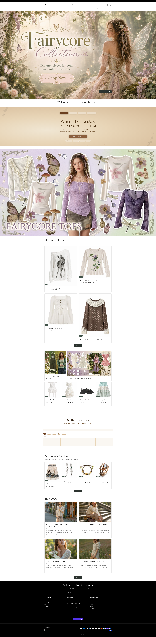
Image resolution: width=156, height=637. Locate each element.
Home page (46, 606)
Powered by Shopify (57, 634)
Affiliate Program (93, 600)
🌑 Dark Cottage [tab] (91, 113)
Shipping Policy (93, 602)
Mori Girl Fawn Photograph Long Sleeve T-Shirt (56, 288)
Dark (59, 433)
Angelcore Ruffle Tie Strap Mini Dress (68, 400)
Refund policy (64, 634)
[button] (45, 5)
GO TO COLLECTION (105, 91)
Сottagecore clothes (50, 634)
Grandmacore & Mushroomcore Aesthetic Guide (58, 526)
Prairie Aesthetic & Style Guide (92, 562)
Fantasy (54, 433)
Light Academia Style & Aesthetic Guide (93, 526)
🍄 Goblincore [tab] (82, 113)
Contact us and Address (94, 612)
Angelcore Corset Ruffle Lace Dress (52, 400)
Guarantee (92, 608)
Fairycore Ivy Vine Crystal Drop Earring (68, 480)
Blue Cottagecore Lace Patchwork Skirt (101, 400)
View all (78, 345)
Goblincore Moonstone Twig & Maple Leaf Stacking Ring (103, 480)
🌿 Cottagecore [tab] (64, 113)
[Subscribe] (87, 592)
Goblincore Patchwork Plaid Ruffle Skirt (52, 484)
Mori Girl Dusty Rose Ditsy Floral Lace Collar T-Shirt (91, 339)
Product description (94, 610)
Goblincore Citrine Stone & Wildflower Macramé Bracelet (86, 480)
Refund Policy (92, 604)
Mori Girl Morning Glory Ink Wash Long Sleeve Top (91, 280)
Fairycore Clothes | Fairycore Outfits (79, 378)
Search (45, 604)
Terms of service (76, 634)
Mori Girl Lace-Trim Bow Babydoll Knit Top (55, 328)
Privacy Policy (92, 606)
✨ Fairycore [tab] (73, 113)
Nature (49, 433)
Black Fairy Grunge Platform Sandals (86, 400)
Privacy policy (70, 634)
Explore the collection (78, 136)
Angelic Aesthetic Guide (55, 562)
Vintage (64, 433)
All (44, 433)
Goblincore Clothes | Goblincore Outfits (55, 377)
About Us (46, 600)
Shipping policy (83, 634)
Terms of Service (93, 615)
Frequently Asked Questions (50, 602)
